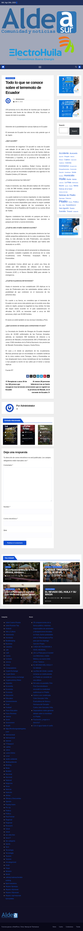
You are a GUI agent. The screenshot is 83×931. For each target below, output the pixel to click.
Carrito (61, 927)
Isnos (74, 179)
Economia (9, 689)
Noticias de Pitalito (67, 195)
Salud (8, 829)
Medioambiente (11, 762)
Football (8, 707)
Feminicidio (73, 169)
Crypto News (10, 674)
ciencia (8, 662)
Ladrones (61, 182)
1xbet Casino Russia (13, 622)
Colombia (68, 163)
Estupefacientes (64, 169)
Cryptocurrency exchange (15, 677)
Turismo (8, 859)
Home (54, 927)
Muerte (61, 186)
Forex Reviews (11, 713)
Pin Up (8, 807)
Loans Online (10, 753)
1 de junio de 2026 (13, 598)
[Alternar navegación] (39, 66)
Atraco (61, 159)
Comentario (8, 465)
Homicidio (69, 175)
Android (8, 628)
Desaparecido (73, 166)
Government (10, 722)
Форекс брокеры (12, 886)
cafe (7, 650)
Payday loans (10, 804)
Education (9, 698)
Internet (48, 567)
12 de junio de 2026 (54, 575)
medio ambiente (11, 759)
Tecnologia (9, 850)
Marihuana (75, 182)
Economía (9, 686)
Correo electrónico (11, 519)
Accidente (64, 153)
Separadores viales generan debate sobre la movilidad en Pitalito (43, 713)
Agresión (61, 156)
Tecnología (9, 853)
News (8, 786)
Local (8, 756)
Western (9, 871)
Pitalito (63, 201)
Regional (9, 820)
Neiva (75, 186)
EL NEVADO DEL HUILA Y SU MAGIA (60, 593)
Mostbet (8, 771)
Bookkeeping (10, 641)
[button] (76, 67)
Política (76, 202)
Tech (7, 847)
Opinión (8, 801)
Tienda (78, 927)
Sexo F (8, 838)
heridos (61, 176)
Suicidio (62, 211)
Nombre (7, 507)
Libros (8, 750)
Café (7, 653)
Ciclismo (9, 659)
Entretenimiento (11, 701)
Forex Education (11, 710)
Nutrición (9, 792)
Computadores (11, 668)
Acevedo (73, 153)
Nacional (9, 774)
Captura (67, 159)
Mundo (71, 185)
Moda (8, 768)
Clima (8, 665)
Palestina (68, 198)
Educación (9, 695)
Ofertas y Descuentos (13, 798)
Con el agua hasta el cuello (43, 726)
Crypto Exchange (12, 671)
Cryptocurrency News (13, 680)
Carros (8, 656)
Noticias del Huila (63, 192)
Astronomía (10, 634)
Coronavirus (64, 166)
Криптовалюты (11, 883)
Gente (8, 719)
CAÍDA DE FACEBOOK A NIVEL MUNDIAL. (58, 571)
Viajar (8, 868)
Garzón (61, 172)
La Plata (68, 182)
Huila (62, 178)
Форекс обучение (12, 889)
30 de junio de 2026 (14, 575)
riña (60, 205)
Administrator (20, 99)
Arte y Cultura (10, 631)
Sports (8, 844)
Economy (9, 692)
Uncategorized (57, 567)
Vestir (8, 865)
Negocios (9, 783)
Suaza (72, 208)
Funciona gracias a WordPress (11, 927)
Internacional (10, 78)
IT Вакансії (10, 744)
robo (63, 205)
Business (9, 644)
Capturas (61, 163)
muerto (66, 185)
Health (8, 726)
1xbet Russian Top (12, 625)
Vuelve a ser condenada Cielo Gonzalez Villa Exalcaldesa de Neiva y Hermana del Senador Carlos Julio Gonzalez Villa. (43, 701)
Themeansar (35, 927)
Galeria (8, 716)
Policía (70, 202)
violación (75, 211)
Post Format (10, 817)
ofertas (8, 795)
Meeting (8, 765)
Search (61, 125)
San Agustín (64, 208)
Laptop (8, 747)
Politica (8, 810)
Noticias (8, 567)
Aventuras (9, 638)
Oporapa (62, 198)
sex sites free (10, 835)
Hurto (69, 179)
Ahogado (66, 156)
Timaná (69, 211)
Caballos (9, 647)
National (9, 780)
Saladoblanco (71, 205)
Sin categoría (10, 841)
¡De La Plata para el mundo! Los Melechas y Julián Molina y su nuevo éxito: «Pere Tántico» (21, 594)
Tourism (8, 856)
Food (7, 704)
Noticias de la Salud (65, 189)
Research (9, 826)
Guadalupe (68, 172)
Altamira (72, 156)
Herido (74, 172)
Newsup (27, 927)
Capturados (74, 159)
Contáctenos (69, 927)
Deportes (9, 683)
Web (5, 530)
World (8, 874)
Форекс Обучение (12, 892)
